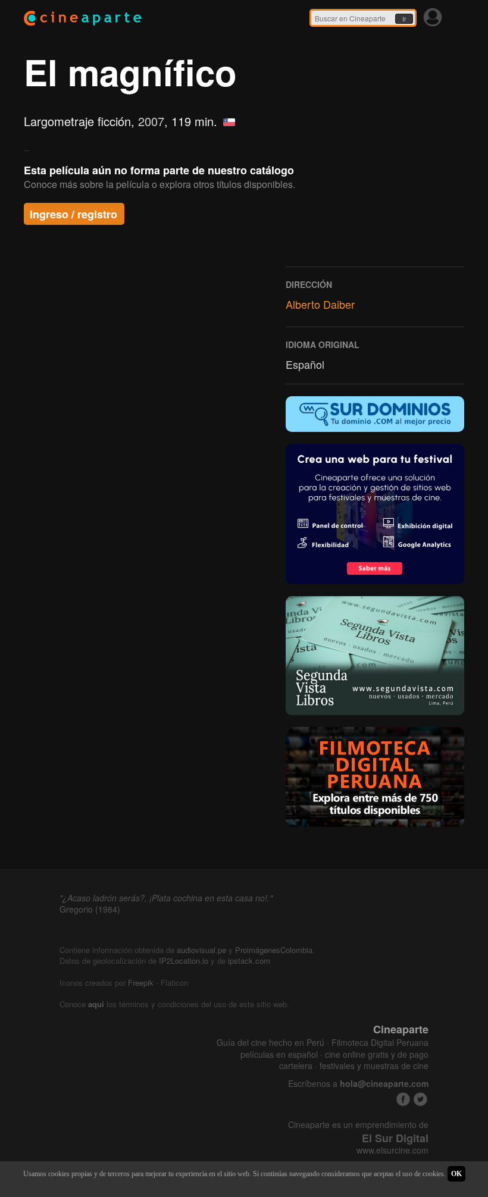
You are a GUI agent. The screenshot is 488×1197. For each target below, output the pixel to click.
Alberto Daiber (320, 304)
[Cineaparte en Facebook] (403, 1099)
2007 (151, 121)
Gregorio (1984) (90, 909)
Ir (404, 19)
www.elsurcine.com (392, 1150)
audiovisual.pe (201, 949)
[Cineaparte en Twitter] (420, 1099)
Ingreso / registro (73, 214)
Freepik (141, 982)
